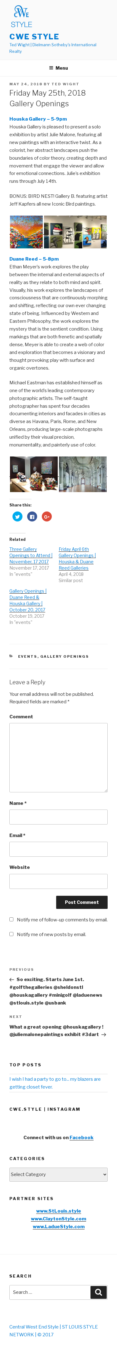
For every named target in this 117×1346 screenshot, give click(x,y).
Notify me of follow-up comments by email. (62, 920)
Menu (62, 68)
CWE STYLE (34, 36)
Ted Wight (65, 84)
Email (17, 835)
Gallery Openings (64, 656)
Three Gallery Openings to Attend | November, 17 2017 (30, 555)
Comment (21, 717)
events (27, 656)
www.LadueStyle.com (59, 1226)
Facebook (82, 1137)
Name (18, 803)
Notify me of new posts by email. (51, 934)
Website (19, 867)
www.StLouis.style (58, 1211)
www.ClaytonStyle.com (58, 1219)
